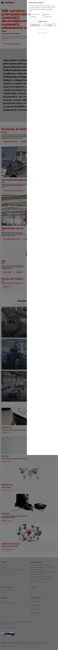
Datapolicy (44, 32)
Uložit (49, 25)
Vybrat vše (42, 21)
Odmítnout (35, 25)
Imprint (39, 32)
